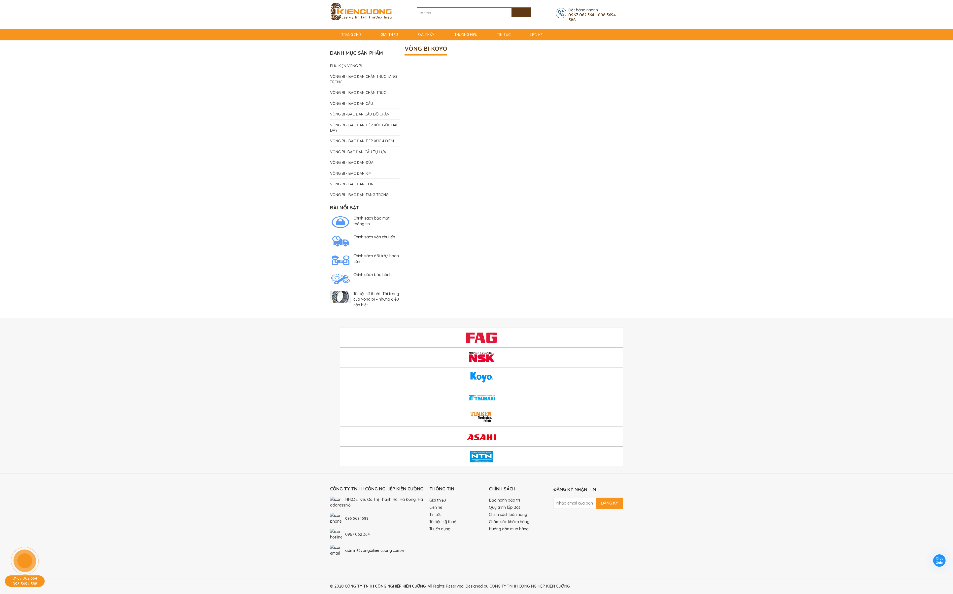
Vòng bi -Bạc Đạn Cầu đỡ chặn (359, 114)
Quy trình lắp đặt (504, 507)
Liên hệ (536, 34)
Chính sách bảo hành (372, 274)
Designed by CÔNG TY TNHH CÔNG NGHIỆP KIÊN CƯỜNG (517, 586)
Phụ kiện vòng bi (346, 65)
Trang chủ (351, 34)
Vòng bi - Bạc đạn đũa (352, 162)
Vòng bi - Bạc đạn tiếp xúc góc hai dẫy (363, 128)
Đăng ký (609, 503)
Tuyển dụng (439, 528)
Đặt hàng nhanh (592, 14)
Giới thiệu (389, 34)
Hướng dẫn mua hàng (509, 528)
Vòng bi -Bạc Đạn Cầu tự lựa (358, 151)
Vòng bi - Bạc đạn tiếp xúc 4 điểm (362, 141)
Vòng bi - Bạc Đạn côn (352, 184)
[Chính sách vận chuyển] (340, 240)
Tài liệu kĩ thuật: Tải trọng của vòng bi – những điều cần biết (376, 299)
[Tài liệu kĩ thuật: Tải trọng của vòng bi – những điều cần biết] (340, 296)
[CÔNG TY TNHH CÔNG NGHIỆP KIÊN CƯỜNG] (361, 11)
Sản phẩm (426, 34)
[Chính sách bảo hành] (340, 278)
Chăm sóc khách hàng (509, 521)
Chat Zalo (939, 561)
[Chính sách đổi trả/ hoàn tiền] (340, 259)
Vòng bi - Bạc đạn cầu (351, 103)
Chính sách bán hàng (508, 514)
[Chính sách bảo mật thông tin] (340, 221)
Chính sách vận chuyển (374, 236)
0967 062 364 (357, 534)
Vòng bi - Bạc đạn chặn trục (358, 92)
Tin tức (504, 34)
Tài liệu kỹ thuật (443, 521)
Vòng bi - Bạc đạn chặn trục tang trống (363, 79)
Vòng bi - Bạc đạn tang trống (359, 194)
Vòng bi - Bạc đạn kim (351, 173)
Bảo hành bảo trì (504, 500)
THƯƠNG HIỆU (465, 34)
